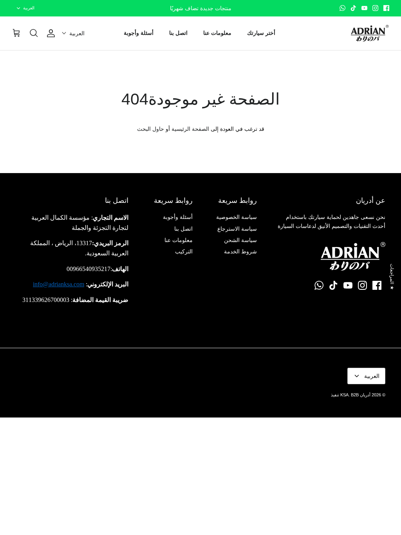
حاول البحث (150, 129)
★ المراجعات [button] (392, 277)
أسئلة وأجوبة (139, 33)
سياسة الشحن (240, 240)
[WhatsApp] (342, 8)
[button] (73, 33)
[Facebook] (386, 8)
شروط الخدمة (240, 251)
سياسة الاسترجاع (237, 229)
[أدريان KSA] (369, 33)
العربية (28, 7)
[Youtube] (364, 8)
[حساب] (52, 33)
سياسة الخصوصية (236, 217)
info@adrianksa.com (58, 284)
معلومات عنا (217, 33)
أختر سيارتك (261, 33)
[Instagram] (375, 8)
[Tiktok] (353, 8)
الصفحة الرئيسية (190, 129)
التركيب (184, 251)
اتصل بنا (178, 33)
